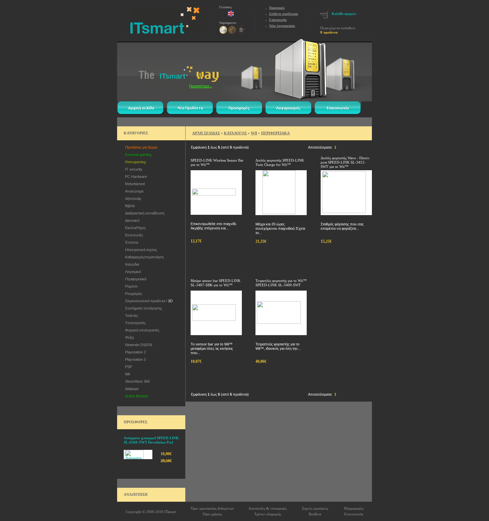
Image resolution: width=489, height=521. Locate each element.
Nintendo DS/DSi (137, 345)
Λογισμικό (132, 272)
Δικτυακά (131, 220)
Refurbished (134, 184)
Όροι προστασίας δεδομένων (212, 508)
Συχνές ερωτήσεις (315, 508)
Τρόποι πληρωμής (267, 514)
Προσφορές (277, 8)
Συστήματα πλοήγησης (142, 308)
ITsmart (170, 512)
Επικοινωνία (278, 20)
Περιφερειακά (134, 279)
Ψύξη (128, 337)
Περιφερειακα (275, 133)
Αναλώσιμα (133, 191)
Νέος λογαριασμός (282, 26)
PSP (127, 367)
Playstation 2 (134, 352)
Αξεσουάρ (132, 198)
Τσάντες (130, 316)
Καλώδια (131, 264)
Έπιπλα (130, 242)
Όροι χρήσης (212, 514)
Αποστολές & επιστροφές (267, 508)
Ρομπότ (130, 286)
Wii (126, 374)
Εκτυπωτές (133, 235)
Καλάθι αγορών (344, 14)
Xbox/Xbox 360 (136, 381)
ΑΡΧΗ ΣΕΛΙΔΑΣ (206, 133)
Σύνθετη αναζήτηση (283, 14)
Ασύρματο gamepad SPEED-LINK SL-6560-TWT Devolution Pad (151, 440)
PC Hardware (135, 177)
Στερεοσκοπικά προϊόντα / (148, 301)
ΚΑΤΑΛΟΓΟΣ (235, 133)
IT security (132, 169)
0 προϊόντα (329, 32)
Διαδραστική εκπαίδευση (143, 213)
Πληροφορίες (354, 508)
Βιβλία (129, 206)
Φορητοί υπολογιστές (141, 330)
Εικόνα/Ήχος (134, 228)
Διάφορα (130, 389)
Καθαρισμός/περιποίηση (143, 257)
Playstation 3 (134, 359)
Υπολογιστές (134, 323)
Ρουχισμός (132, 294)
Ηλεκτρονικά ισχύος (140, 250)
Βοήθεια (315, 514)
